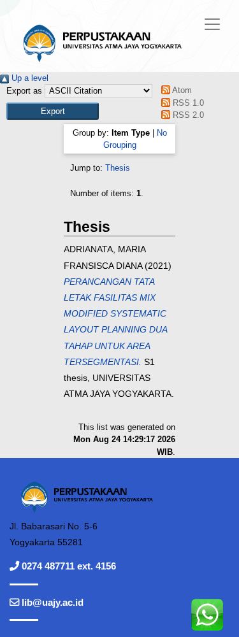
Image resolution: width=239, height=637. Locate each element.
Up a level (28, 78)
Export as (24, 91)
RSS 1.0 (187, 103)
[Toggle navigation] (212, 24)
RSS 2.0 (187, 115)
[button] (52, 111)
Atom (181, 90)
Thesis (117, 168)
